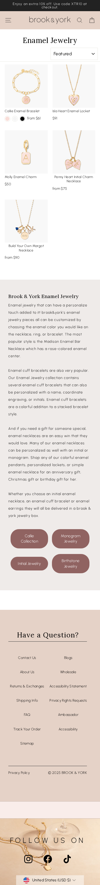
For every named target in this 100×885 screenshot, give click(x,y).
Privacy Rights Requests (68, 700)
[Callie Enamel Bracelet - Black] (22, 118)
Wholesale (68, 672)
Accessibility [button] (68, 729)
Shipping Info (27, 700)
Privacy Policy (19, 773)
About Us (27, 672)
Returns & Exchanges (27, 686)
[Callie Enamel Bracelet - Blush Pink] (7, 118)
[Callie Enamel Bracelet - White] (15, 118)
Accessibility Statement (68, 686)
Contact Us (27, 658)
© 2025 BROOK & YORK (67, 773)
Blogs (68, 658)
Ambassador (68, 715)
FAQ (27, 715)
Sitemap (27, 743)
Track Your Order (27, 729)
